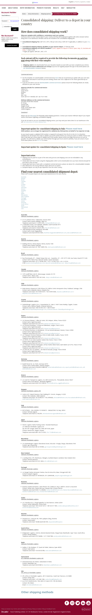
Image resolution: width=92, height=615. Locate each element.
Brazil (22, 180)
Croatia (23, 184)
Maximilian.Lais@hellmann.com (52, 565)
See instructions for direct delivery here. (34, 122)
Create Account (12, 45)
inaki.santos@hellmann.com (53, 550)
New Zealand (25, 196)
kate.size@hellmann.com (74, 233)
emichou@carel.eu (52, 383)
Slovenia (23, 202)
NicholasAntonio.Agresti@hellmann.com (54, 413)
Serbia (23, 201)
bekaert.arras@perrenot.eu (52, 324)
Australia (23, 177)
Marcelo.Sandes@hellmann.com (54, 263)
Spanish (82, 2)
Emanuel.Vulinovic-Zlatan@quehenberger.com (60, 309)
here (57, 78)
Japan (22, 193)
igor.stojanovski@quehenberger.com (55, 447)
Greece (23, 189)
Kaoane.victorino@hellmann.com (35, 263)
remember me (8, 26)
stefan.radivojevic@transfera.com (68, 506)
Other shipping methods (37, 592)
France (23, 186)
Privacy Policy (32, 609)
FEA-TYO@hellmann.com (54, 432)
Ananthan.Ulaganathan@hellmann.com (55, 233)
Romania (23, 199)
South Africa (24, 204)
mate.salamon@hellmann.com (31, 399)
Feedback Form (50, 609)
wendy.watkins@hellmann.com (63, 536)
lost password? (14, 21)
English (71, 2)
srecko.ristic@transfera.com (30, 507)
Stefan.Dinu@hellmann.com (54, 490)
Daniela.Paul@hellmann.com (30, 491)
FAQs (3, 609)
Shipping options (46, 14)
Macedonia (24, 195)
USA (22, 208)
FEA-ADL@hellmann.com (52, 228)
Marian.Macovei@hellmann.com (72, 490)
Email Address (6, 15)
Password (10, 21)
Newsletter (71, 8)
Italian (88, 2)
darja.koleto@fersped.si (55, 522)
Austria (23, 178)
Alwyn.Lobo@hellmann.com (54, 277)
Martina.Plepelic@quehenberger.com (36, 309)
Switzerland (24, 207)
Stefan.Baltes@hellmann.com (56, 367)
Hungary (23, 190)
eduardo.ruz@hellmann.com (65, 292)
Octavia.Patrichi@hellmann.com (49, 491)
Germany (23, 187)
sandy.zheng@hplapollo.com (53, 579)
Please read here (74, 128)
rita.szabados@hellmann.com (76, 397)
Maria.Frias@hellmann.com (72, 263)
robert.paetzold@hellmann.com (57, 247)
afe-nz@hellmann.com (50, 461)
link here (39, 140)
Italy (22, 192)
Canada (23, 181)
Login (15, 29)
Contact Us (9, 609)
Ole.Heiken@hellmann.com (34, 585)
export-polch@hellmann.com (73, 367)
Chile (22, 183)
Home (4, 8)
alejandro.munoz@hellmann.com (32, 293)
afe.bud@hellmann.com (60, 397)
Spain (22, 205)
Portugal (23, 198)
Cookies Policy (41, 609)
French (77, 2)
